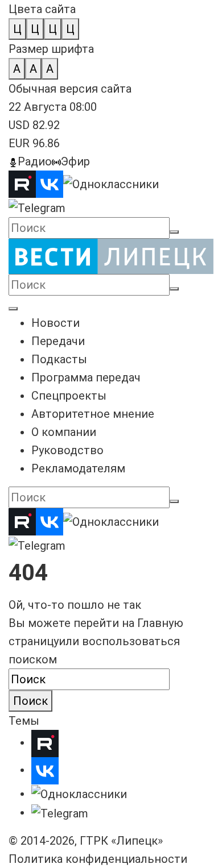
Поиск (30, 701)
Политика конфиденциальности (98, 859)
